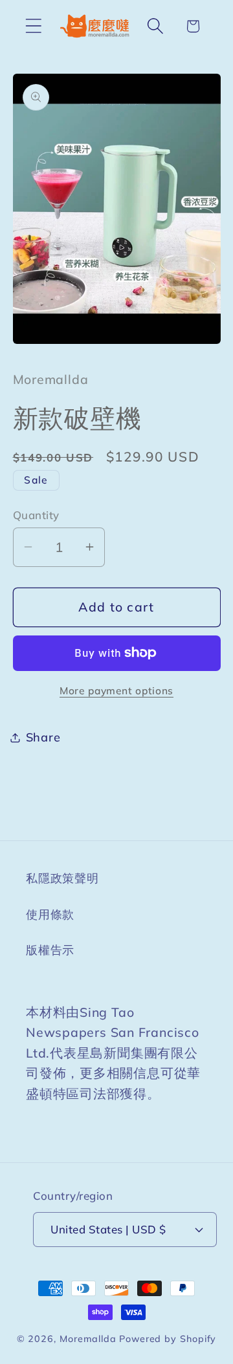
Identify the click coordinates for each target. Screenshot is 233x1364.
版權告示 (50, 950)
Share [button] (43, 737)
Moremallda (88, 1339)
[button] (33, 26)
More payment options (116, 690)
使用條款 (50, 914)
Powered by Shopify (167, 1339)
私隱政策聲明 (62, 878)
